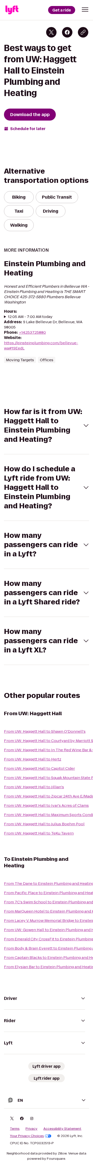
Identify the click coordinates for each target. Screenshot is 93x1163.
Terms (15, 1128)
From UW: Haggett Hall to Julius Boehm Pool (44, 824)
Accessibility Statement (62, 1128)
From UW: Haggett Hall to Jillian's (34, 787)
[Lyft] (12, 10)
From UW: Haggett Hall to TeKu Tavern (39, 833)
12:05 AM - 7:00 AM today (30, 316)
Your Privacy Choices (27, 1136)
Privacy (31, 1128)
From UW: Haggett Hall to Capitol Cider (39, 768)
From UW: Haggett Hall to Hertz (32, 759)
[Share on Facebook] (67, 32)
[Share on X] (51, 32)
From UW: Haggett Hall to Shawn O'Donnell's (45, 731)
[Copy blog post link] (83, 32)
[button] (85, 10)
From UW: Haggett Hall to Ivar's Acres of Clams (46, 805)
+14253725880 (32, 332)
